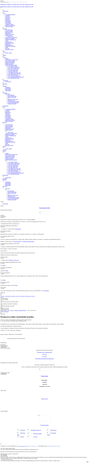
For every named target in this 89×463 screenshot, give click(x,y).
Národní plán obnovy (9, 64)
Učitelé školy (7, 19)
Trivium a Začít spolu (12, 97)
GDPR (6, 47)
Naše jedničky (8, 22)
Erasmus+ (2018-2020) (9, 62)
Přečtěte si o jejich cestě (14, 260)
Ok (87, 461)
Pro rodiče (5, 122)
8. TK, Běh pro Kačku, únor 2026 (14, 73)
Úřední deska (5, 175)
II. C (10, 296)
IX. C (34, 296)
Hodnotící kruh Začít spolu (13, 99)
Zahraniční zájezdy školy (10, 61)
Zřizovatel (23, 430)
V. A (19, 296)
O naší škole (7, 15)
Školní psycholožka (9, 32)
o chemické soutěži (17, 241)
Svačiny (6, 40)
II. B (8, 296)
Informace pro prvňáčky (10, 38)
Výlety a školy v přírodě (10, 60)
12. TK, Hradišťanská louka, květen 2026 (16, 77)
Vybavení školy (8, 23)
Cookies (58, 446)
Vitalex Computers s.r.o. (32, 446)
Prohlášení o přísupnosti (51, 446)
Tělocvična (7, 18)
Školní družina (8, 90)
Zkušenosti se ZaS (11, 100)
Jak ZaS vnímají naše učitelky (13, 101)
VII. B (26, 296)
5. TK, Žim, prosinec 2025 (13, 70)
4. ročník (45, 354)
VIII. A (29, 296)
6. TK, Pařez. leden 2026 (12, 71)
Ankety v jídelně (8, 52)
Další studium (8, 33)
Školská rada (7, 44)
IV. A (17, 296)
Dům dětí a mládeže (38, 433)
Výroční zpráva (8, 81)
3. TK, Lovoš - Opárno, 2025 (13, 68)
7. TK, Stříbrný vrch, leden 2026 (14, 72)
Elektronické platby (9, 45)
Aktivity (4, 151)
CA (8, 98)
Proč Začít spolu (11, 95)
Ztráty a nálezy (45, 398)
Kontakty (4, 179)
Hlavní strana (5, 203)
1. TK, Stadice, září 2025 (12, 66)
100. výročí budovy (9, 29)
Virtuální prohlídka (45, 425)
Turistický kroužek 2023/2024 (20, 310)
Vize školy (7, 16)
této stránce (47, 290)
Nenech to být (10, 36)
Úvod (8, 310)
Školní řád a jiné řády (9, 49)
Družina (4, 149)
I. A (1, 296)
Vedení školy (7, 87)
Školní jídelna (8, 89)
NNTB (22, 436)
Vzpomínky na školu (9, 24)
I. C (4, 296)
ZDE (4, 265)
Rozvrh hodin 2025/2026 (45, 207)
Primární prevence (8, 35)
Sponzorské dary (8, 41)
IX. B (32, 296)
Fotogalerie (5, 178)
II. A (6, 296)
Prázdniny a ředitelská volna (10, 39)
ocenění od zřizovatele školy (28, 241)
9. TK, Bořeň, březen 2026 (13, 74)
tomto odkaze (18, 229)
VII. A (23, 296)
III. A (12, 296)
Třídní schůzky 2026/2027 (10, 46)
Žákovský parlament (9, 26)
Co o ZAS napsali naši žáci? (13, 102)
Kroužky (7, 58)
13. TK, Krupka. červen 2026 (13, 78)
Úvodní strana (5, 105)
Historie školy (8, 17)
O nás (4, 106)
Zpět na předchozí (4, 311)
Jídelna (4, 146)
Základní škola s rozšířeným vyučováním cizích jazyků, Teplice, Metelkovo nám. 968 (16, 4)
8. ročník (45, 356)
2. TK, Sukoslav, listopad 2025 (14, 67)
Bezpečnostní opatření (9, 42)
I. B (3, 296)
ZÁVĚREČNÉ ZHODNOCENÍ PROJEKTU (45, 358)
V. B (21, 296)
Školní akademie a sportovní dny (11, 59)
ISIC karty (7, 48)
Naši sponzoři (8, 21)
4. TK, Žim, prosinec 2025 (13, 69)
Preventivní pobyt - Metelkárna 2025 (45, 352)
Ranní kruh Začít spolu (12, 96)
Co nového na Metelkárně (10, 14)
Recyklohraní (53, 430)
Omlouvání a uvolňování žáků (11, 37)
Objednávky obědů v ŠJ (36, 430)
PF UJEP (35, 436)
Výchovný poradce (9, 30)
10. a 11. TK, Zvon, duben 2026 (14, 76)
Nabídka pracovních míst (10, 25)
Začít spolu (7, 93)
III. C (15, 296)
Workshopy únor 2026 (12, 103)
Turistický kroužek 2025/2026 (11, 65)
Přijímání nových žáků (9, 34)
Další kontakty (8, 88)
